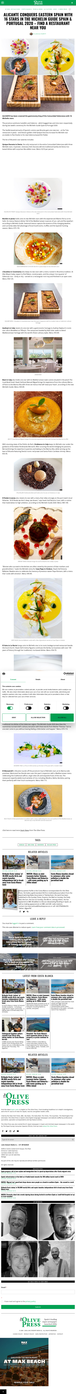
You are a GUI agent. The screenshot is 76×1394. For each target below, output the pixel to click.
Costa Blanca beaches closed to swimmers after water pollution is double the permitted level (62, 877)
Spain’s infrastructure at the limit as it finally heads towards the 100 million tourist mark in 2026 (32, 1177)
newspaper (41, 845)
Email (4, 1287)
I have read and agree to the (20, 1301)
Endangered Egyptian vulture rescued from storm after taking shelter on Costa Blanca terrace (13, 1036)
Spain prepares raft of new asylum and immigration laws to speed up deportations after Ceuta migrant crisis (36, 1171)
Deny (14, 717)
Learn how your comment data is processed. (48, 927)
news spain (31, 845)
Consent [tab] (13, 679)
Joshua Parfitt (40, 34)
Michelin (21, 845)
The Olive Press (51, 845)
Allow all (62, 717)
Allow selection (38, 717)
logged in (15, 923)
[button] (73, 1139)
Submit (38, 1307)
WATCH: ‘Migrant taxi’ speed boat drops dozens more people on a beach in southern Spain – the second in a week (37, 1182)
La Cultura (48, 9)
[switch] (28, 708)
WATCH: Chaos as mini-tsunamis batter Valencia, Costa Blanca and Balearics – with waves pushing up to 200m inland (37, 878)
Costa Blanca (27, 9)
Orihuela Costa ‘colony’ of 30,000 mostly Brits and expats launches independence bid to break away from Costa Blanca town (12, 879)
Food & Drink (38, 9)
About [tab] (63, 679)
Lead (55, 9)
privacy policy (31, 1301)
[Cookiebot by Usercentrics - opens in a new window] (65, 673)
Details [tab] (38, 679)
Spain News (24, 830)
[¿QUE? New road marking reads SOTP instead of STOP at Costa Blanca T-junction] (56, 939)
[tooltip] (20, 911)
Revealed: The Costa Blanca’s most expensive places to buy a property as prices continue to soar (38, 1036)
